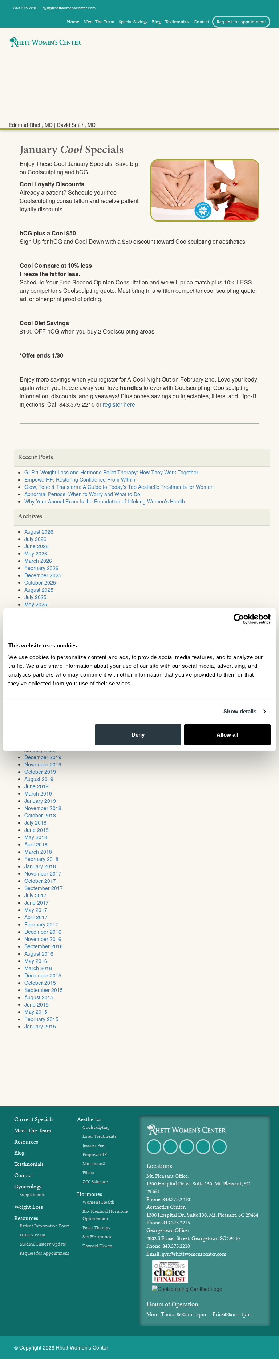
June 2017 (36, 902)
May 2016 (35, 960)
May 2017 (35, 909)
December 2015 (42, 975)
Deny (138, 734)
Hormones (22, 56)
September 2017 (43, 888)
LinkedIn (220, 1153)
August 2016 (38, 953)
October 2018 (40, 815)
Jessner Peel (93, 1145)
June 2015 (36, 1004)
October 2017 (40, 880)
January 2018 (40, 866)
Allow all (227, 734)
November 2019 (42, 764)
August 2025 (38, 589)
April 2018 (36, 844)
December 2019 (42, 757)
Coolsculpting (95, 1127)
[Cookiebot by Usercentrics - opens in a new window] (239, 619)
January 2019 (40, 800)
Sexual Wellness (28, 91)
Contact (201, 22)
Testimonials (177, 22)
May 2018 (35, 837)
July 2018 (35, 822)
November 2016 (42, 938)
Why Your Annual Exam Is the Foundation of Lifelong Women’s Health (104, 501)
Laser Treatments (99, 1136)
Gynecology (24, 68)
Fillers (88, 1172)
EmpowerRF (94, 1154)
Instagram (203, 1153)
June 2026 (36, 546)
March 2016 (38, 968)
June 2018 (36, 829)
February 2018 (41, 858)
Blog (156, 22)
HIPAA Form (32, 1235)
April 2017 (36, 917)
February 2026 (41, 567)
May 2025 (35, 604)
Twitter (171, 1153)
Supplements (32, 1194)
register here (119, 404)
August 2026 (38, 531)
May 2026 (35, 553)
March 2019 (38, 793)
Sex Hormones (96, 1237)
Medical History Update (43, 1244)
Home (73, 22)
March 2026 (38, 560)
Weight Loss (24, 79)
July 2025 (35, 597)
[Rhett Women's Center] (186, 1128)
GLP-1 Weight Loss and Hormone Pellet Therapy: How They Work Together (111, 472)
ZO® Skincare (95, 1182)
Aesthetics (22, 114)
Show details (239, 711)
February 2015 (41, 1019)
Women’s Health (98, 1202)
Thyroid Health (97, 1246)
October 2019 (40, 771)
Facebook (154, 1153)
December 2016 (42, 931)
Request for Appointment (241, 22)
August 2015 (38, 997)
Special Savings (133, 22)
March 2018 (38, 851)
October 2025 (40, 582)
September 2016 (43, 946)
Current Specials (33, 1119)
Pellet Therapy (96, 1227)
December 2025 (42, 575)
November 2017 (42, 873)
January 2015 (40, 1026)
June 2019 (36, 786)
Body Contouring (29, 103)
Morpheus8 (93, 1163)
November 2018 (42, 808)
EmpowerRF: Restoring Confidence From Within (79, 479)
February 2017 (41, 924)
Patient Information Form (45, 1226)
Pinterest (187, 1153)
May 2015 (35, 1011)
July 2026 (35, 538)
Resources (26, 1141)
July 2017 (35, 895)
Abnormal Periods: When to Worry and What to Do (82, 494)
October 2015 (40, 982)
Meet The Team (99, 22)
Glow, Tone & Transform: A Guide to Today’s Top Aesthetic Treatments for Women (119, 486)
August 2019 (38, 778)
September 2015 (43, 989)
